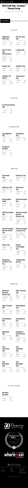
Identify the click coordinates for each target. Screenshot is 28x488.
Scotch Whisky (5, 20)
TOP (2, 469)
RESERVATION (22, 472)
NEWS (11, 469)
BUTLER (7, 2)
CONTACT (21, 471)
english (25, 1)
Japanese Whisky (14, 20)
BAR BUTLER (14, 465)
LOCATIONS (22, 469)
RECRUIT (3, 471)
